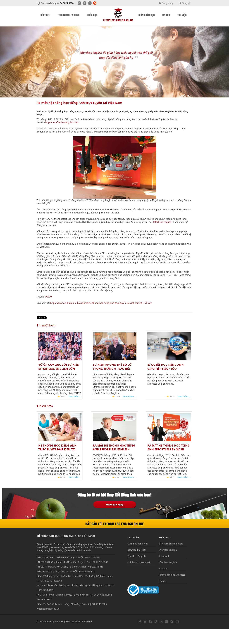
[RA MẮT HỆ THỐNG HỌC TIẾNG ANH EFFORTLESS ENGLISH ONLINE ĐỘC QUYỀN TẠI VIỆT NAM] (114, 426)
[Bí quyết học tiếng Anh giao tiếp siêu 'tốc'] (169, 346)
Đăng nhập (167, 3)
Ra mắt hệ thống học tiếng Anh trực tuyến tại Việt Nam (79, 103)
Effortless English (162, 221)
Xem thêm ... (75, 396)
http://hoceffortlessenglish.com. (62, 122)
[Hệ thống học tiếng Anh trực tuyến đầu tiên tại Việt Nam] (60, 426)
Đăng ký (185, 3)
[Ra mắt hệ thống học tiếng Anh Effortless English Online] (169, 426)
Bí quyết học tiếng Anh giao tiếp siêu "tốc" (165, 367)
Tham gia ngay (114, 504)
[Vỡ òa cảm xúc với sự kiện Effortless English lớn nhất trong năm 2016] (60, 346)
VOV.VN (48, 296)
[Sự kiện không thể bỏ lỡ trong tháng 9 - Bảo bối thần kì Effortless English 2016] (114, 346)
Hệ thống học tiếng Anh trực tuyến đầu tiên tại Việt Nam (57, 449)
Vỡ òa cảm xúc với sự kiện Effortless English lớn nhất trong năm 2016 (58, 368)
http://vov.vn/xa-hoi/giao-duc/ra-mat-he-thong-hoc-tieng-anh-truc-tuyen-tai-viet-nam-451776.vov (101, 302)
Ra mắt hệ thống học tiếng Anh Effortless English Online (168, 449)
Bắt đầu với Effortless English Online (114, 523)
